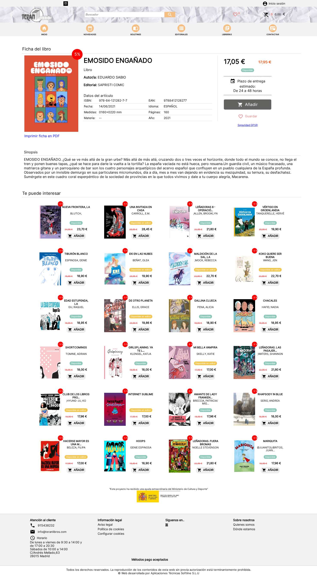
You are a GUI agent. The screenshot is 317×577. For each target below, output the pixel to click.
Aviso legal (105, 524)
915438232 (46, 525)
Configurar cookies (111, 533)
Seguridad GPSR (248, 125)
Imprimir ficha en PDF (42, 136)
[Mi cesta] (266, 14)
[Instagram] (65, 3)
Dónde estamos (244, 529)
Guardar (250, 116)
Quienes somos (243, 524)
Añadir (250, 104)
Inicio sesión (277, 3)
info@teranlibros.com (52, 531)
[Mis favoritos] (235, 14)
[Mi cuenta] (265, 3)
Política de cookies (111, 529)
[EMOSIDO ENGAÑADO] (51, 93)
